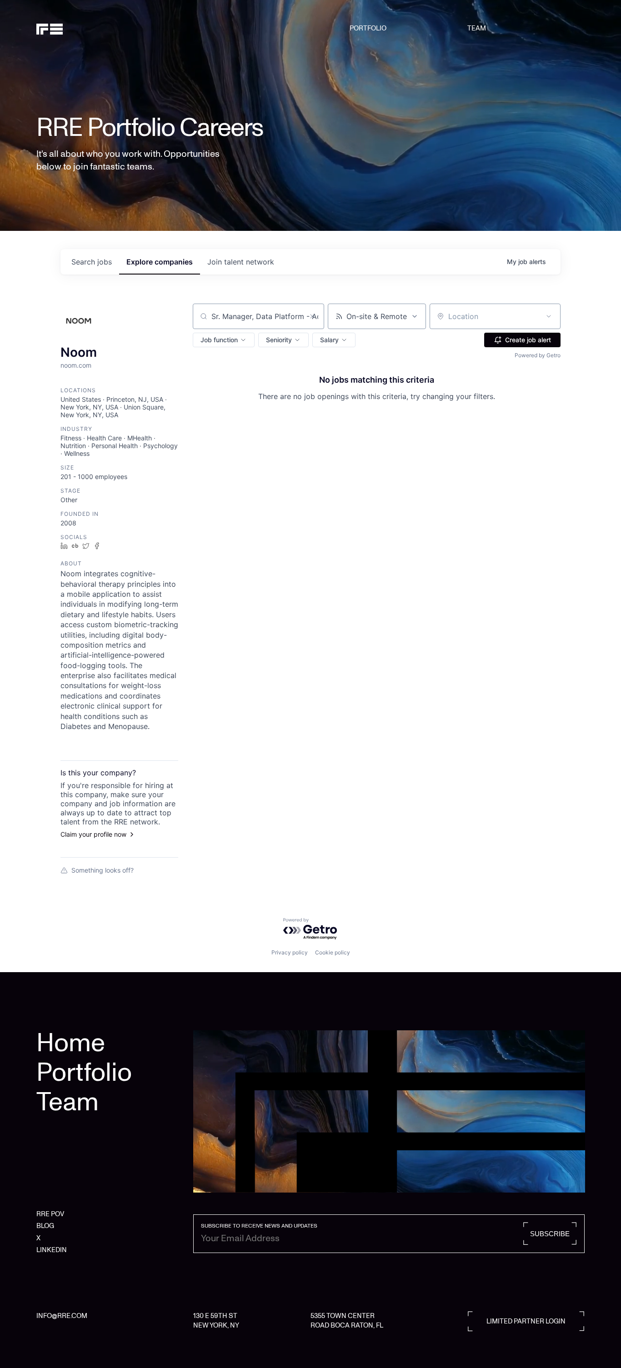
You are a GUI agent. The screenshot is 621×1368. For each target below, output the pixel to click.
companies (159, 261)
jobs (91, 261)
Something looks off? (102, 870)
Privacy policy (289, 952)
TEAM (476, 28)
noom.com (75, 365)
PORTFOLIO (368, 28)
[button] (224, 340)
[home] (75, 28)
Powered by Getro (538, 355)
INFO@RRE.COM (61, 1316)
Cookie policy (332, 952)
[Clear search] (312, 316)
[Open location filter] (549, 316)
